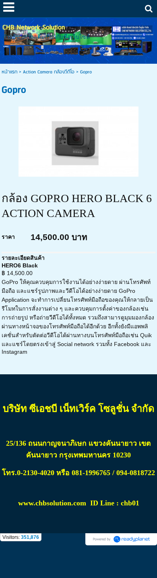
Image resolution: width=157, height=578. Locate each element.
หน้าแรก (9, 72)
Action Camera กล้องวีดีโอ (48, 72)
